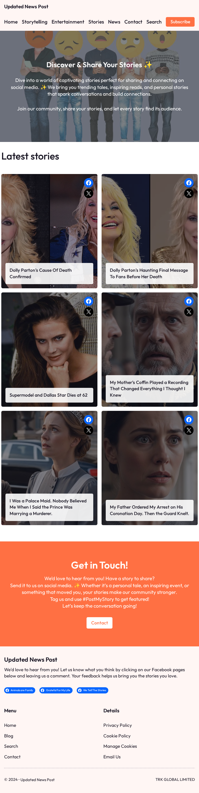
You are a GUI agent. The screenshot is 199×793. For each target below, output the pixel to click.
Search (11, 746)
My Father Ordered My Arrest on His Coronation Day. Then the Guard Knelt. (149, 510)
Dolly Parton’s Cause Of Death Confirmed (41, 273)
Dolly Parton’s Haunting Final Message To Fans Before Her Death (149, 273)
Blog (8, 736)
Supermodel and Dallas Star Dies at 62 (48, 395)
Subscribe (180, 22)
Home (10, 725)
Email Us (111, 757)
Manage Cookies (120, 746)
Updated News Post (26, 6)
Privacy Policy (117, 725)
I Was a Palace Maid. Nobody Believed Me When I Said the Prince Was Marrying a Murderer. (48, 507)
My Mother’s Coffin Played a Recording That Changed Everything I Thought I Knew (149, 388)
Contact (99, 623)
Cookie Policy (117, 736)
